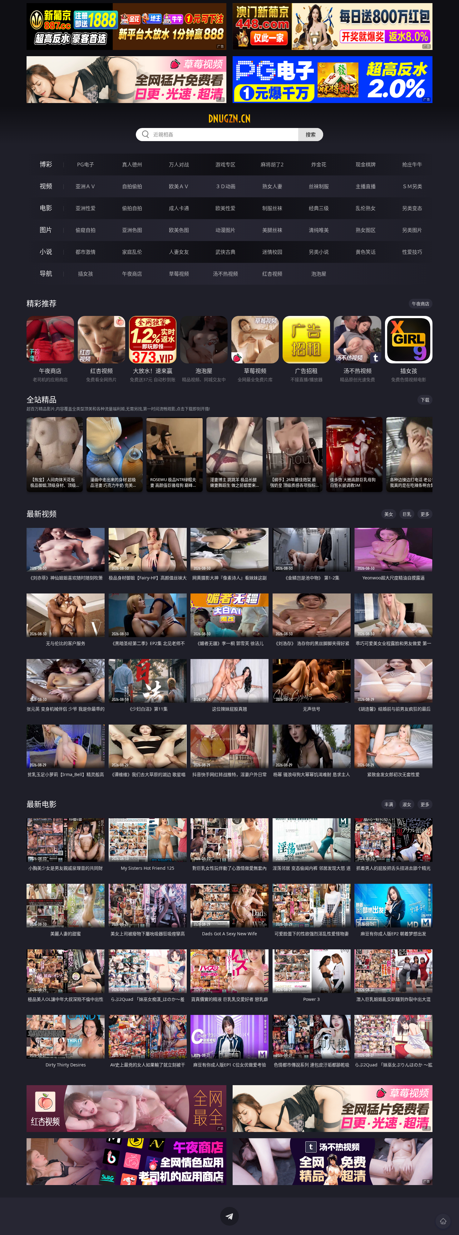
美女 (388, 514)
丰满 (388, 804)
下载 (425, 400)
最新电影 (42, 804)
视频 (46, 186)
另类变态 (412, 208)
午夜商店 (132, 273)
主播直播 (366, 186)
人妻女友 (179, 251)
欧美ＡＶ (179, 186)
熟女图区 (366, 230)
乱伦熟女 (366, 208)
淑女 (406, 804)
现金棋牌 (366, 164)
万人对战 (179, 164)
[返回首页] (443, 1221)
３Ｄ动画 (225, 186)
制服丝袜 (272, 208)
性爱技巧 (412, 251)
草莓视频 (179, 273)
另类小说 (319, 251)
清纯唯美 (319, 230)
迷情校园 (272, 251)
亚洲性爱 (86, 208)
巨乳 (406, 514)
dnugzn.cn (229, 118)
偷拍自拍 (132, 208)
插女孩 (85, 273)
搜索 (311, 134)
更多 (425, 514)
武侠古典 (225, 251)
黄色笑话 (366, 251)
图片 (46, 230)
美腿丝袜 (272, 230)
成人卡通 (179, 208)
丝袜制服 (319, 186)
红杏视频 (272, 273)
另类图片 (412, 230)
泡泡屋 (318, 273)
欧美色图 (179, 230)
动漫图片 (225, 230)
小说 (46, 252)
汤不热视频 (225, 273)
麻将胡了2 (272, 164)
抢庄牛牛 (412, 164)
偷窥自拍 (86, 230)
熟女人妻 (272, 186)
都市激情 (86, 251)
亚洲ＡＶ (86, 186)
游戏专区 (225, 164)
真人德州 (132, 164)
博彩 (46, 164)
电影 (46, 208)
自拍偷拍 (132, 186)
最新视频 (42, 514)
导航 (46, 273)
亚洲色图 (132, 230)
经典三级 (319, 208)
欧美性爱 (225, 208)
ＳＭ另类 (412, 186)
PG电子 (85, 164)
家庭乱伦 (132, 251)
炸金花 (318, 164)
